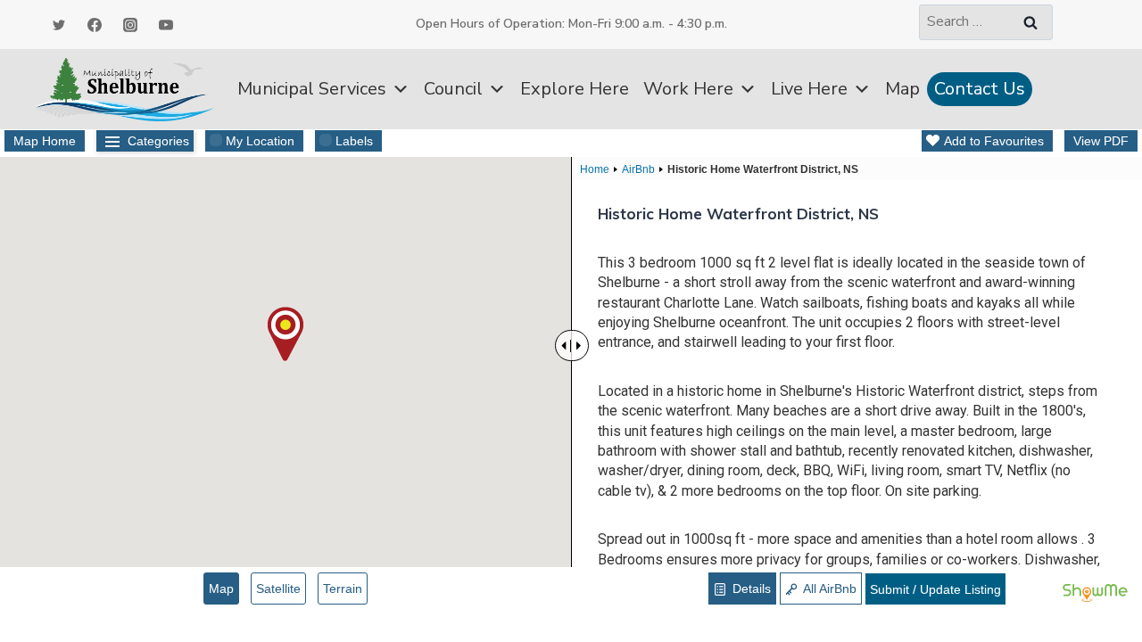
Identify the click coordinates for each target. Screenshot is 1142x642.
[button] (285, 334)
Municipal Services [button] (311, 89)
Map (902, 89)
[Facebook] (94, 25)
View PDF (1101, 141)
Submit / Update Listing (935, 589)
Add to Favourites (994, 141)
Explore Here (574, 89)
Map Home (44, 141)
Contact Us (979, 89)
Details (750, 588)
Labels (354, 141)
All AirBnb (828, 588)
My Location (260, 141)
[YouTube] (166, 25)
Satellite (278, 588)
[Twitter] (59, 25)
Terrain (342, 588)
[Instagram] (130, 25)
